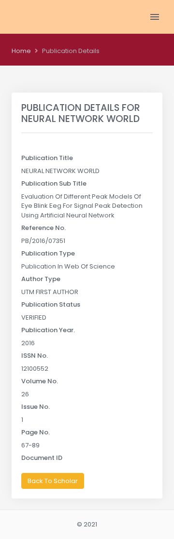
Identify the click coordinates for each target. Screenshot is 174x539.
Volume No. (39, 381)
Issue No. (35, 406)
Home (21, 50)
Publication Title (47, 157)
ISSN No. (34, 355)
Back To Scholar (53, 480)
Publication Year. (48, 330)
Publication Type (48, 253)
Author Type (40, 278)
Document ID (41, 457)
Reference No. (43, 227)
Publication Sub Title (54, 183)
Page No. (35, 432)
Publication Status (50, 304)
